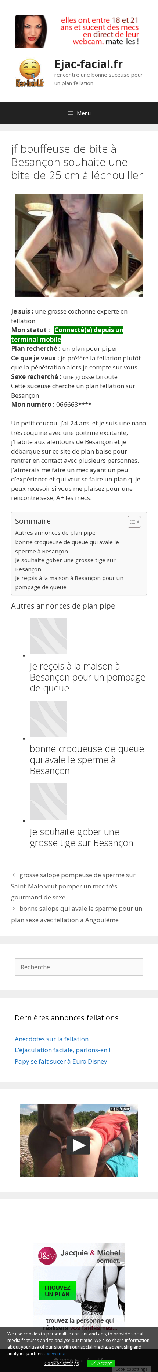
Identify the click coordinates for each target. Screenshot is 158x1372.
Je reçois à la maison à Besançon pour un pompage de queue (69, 582)
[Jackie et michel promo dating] (79, 1288)
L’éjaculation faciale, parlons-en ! (62, 1050)
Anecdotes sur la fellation (52, 1039)
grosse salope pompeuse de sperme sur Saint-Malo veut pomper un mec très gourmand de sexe (73, 886)
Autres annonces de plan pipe (55, 532)
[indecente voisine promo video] (79, 1140)
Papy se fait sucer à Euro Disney (61, 1061)
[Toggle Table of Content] (130, 522)
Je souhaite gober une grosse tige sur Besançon (65, 564)
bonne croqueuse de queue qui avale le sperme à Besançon (67, 546)
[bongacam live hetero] (79, 45)
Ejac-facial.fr (88, 63)
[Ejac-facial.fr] (30, 72)
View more (58, 1353)
